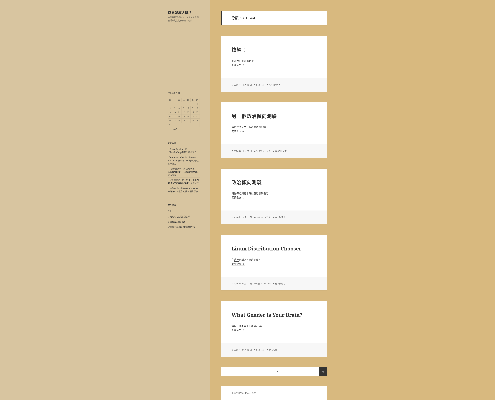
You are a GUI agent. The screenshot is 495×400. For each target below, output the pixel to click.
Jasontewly (175, 168)
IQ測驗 (242, 61)
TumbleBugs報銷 (178, 152)
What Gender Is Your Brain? (267, 314)
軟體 (258, 283)
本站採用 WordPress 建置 (244, 393)
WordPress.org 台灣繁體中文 (181, 226)
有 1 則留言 (280, 217)
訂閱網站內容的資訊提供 (179, 216)
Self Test (260, 84)
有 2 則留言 (280, 283)
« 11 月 (174, 128)
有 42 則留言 (281, 151)
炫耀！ (239, 49)
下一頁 (323, 371)
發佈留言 (273, 349)
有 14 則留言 (274, 84)
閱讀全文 (238, 65)
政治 (268, 151)
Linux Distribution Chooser (266, 248)
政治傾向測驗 (247, 182)
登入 (170, 211)
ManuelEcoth (176, 157)
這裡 (236, 259)
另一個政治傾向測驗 (254, 116)
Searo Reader (176, 149)
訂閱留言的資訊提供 (177, 221)
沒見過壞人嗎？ (180, 12)
